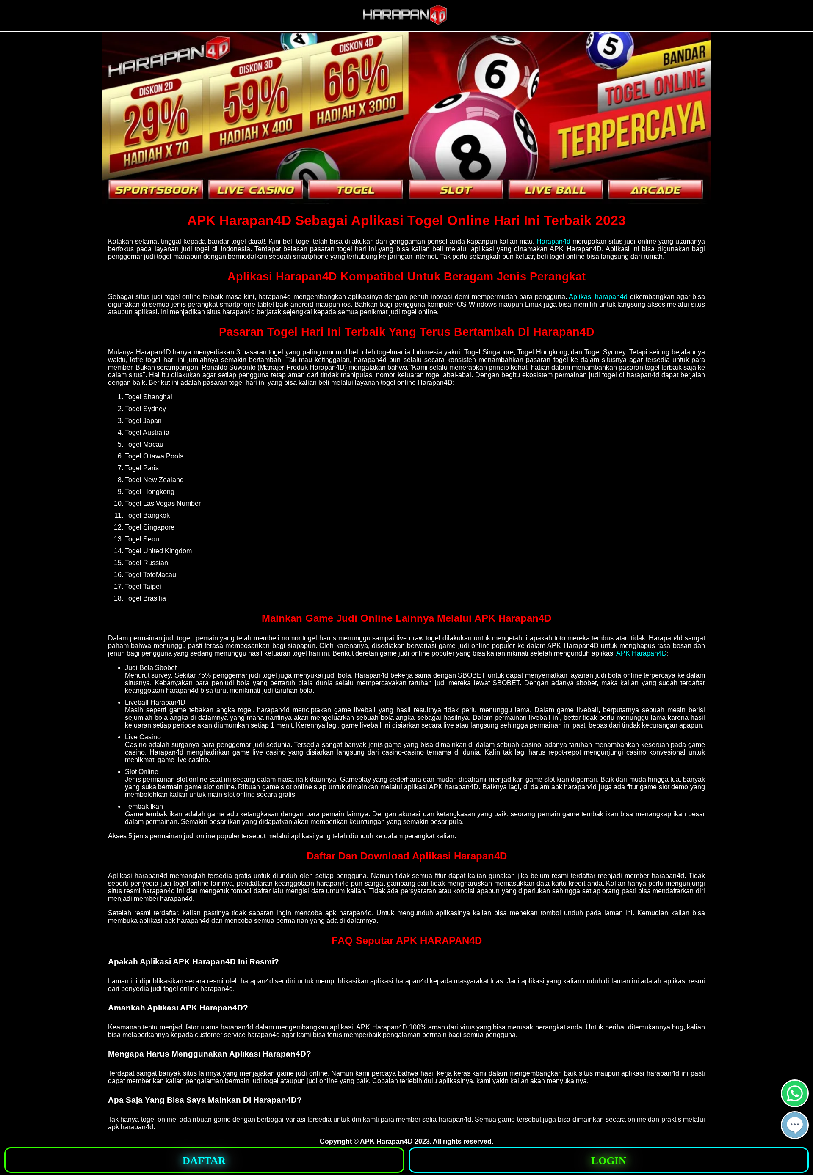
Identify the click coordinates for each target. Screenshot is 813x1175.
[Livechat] (794, 1135)
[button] (794, 1125)
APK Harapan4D (641, 653)
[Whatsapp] (794, 1103)
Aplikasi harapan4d (598, 296)
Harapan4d (553, 241)
